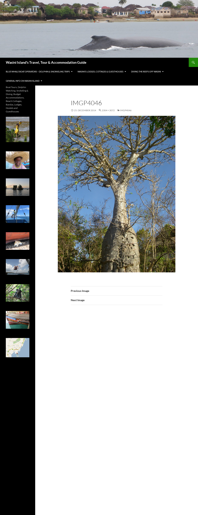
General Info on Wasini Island (22, 81)
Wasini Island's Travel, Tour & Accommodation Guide (46, 62)
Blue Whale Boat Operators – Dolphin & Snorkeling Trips (38, 71)
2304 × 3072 (108, 110)
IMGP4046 (125, 110)
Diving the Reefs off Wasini (146, 71)
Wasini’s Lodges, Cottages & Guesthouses (100, 71)
